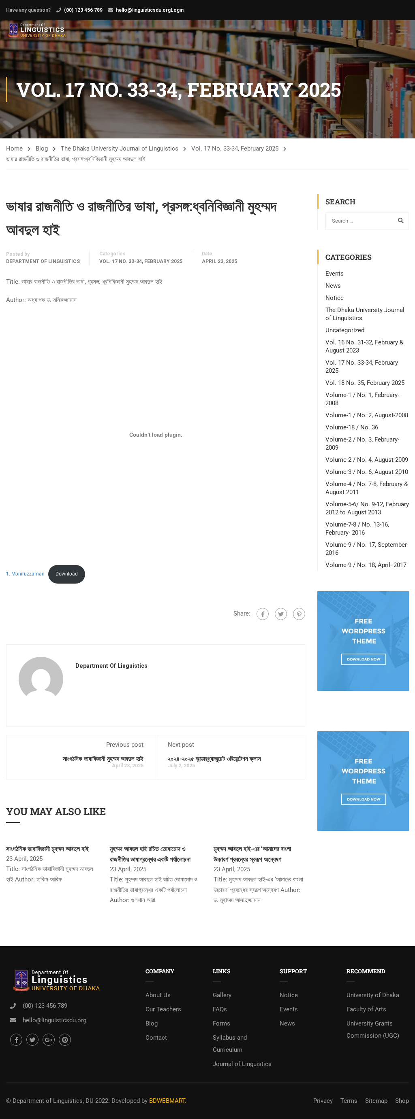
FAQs (220, 1009)
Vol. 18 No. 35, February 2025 (364, 382)
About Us (158, 995)
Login (177, 10)
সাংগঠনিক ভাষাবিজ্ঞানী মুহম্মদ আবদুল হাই (103, 758)
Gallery (222, 995)
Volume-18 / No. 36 (351, 427)
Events (334, 273)
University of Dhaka (373, 995)
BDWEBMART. (167, 1100)
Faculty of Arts (366, 1009)
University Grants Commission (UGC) (373, 1029)
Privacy (323, 1100)
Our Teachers (163, 1009)
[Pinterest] (299, 614)
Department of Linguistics (43, 261)
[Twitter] (281, 614)
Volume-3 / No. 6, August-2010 (366, 472)
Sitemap (376, 1100)
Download (67, 574)
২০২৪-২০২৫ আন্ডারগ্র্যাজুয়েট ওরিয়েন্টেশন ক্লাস (214, 758)
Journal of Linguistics (242, 1064)
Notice (334, 298)
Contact (156, 1037)
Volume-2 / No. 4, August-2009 (366, 459)
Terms (348, 1100)
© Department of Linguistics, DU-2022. (58, 1100)
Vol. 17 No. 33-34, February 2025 (234, 148)
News (333, 285)
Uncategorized (344, 330)
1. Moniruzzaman (25, 574)
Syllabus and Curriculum (230, 1043)
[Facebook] (263, 614)
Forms (221, 1023)
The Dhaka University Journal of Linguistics (119, 148)
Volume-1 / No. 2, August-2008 (366, 415)
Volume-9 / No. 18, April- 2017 (365, 565)
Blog (42, 148)
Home (14, 148)
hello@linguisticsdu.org (143, 10)
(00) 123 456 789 (83, 10)
